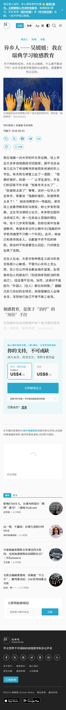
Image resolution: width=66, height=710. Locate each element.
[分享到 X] (14, 138)
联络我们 (20, 665)
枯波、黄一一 (10, 587)
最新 (7, 495)
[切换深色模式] (48, 26)
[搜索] (54, 26)
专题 (42, 39)
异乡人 (24, 39)
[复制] (6, 138)
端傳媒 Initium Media (23, 692)
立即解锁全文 (33, 388)
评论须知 (11, 474)
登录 (24, 407)
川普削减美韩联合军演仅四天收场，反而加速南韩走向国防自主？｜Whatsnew (23, 554)
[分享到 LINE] (38, 138)
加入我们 (33, 665)
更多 (15, 495)
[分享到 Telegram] (30, 138)
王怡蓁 (6, 562)
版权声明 (20, 670)
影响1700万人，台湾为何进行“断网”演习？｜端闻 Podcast (24, 506)
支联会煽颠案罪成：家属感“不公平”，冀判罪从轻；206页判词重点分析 (24, 579)
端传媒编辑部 (30, 430)
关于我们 (7, 665)
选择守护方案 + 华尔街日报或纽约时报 (27, 398)
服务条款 (53, 692)
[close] (62, 9)
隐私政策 (41, 692)
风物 (34, 39)
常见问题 (7, 670)
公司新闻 (33, 670)
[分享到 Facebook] (22, 138)
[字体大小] (37, 26)
